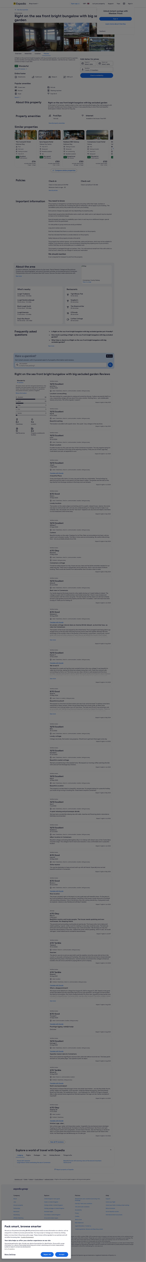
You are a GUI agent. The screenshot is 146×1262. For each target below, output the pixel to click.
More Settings (10, 1254)
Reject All (47, 1254)
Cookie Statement (27, 1237)
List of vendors (10, 1249)
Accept (61, 1254)
